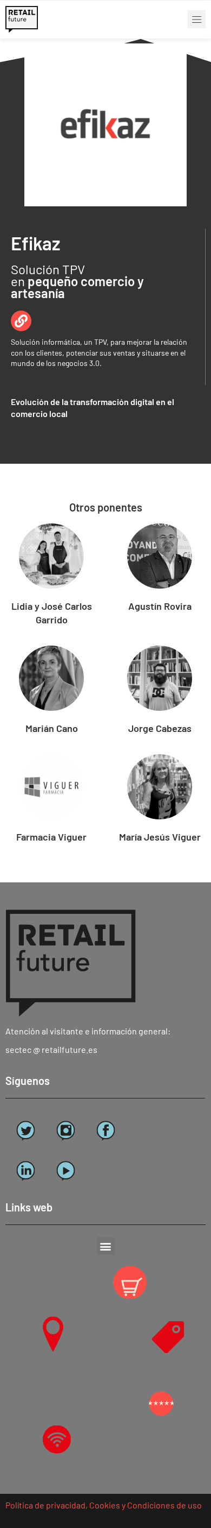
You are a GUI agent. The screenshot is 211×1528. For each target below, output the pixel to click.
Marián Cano (51, 728)
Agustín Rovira (160, 606)
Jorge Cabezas (160, 728)
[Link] (21, 321)
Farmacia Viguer (51, 837)
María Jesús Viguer (160, 837)
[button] (197, 19)
